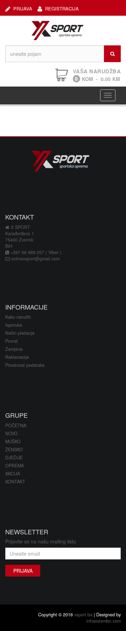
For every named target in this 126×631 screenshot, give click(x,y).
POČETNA (15, 425)
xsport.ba (83, 614)
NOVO (11, 433)
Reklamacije (17, 357)
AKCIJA (12, 473)
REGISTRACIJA (62, 8)
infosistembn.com (103, 621)
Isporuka (13, 325)
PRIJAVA (22, 8)
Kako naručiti (18, 317)
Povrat (11, 341)
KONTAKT (15, 481)
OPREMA (14, 465)
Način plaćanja (19, 333)
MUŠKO (13, 441)
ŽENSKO (14, 449)
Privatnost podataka (24, 365)
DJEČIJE (14, 457)
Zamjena (13, 349)
